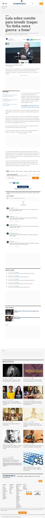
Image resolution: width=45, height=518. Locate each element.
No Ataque (18, 504)
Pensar (17, 502)
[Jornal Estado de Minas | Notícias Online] (19, 4)
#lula (17, 171)
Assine (41, 3)
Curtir (11, 221)
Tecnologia (18, 499)
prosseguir (22, 512)
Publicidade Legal (5, 498)
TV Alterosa (11, 487)
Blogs (10, 489)
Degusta (17, 498)
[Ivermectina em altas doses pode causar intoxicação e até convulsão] (33, 370)
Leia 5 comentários (23, 186)
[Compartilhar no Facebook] (28, 40)
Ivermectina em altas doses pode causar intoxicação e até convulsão (32, 380)
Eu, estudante (25, 489)
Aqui (10, 490)
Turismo (17, 494)
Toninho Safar (11, 241)
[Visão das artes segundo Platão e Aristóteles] (12, 414)
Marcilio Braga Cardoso (13, 224)
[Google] (23, 203)
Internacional (5, 490)
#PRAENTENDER (19, 490)
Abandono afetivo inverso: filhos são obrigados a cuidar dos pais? (11, 380)
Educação (4, 496)
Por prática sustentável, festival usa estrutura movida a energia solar (33, 446)
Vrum (10, 492)
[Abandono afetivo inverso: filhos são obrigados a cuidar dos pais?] (12, 370)
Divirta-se (17, 508)
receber (35, 177)
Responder (17, 221)
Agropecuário (18, 505)
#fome (34, 171)
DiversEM (4, 492)
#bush (38, 171)
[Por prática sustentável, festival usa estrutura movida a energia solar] (33, 436)
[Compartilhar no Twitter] (30, 40)
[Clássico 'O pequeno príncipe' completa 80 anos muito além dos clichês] (33, 414)
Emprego (17, 491)
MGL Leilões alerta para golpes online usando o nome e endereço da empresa (32, 469)
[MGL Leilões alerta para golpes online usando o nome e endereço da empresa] (33, 458)
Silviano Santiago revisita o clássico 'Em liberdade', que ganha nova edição (12, 447)
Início (3, 6)
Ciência (17, 495)
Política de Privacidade (4, 510)
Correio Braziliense (25, 488)
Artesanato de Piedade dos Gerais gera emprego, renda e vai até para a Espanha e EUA (32, 403)
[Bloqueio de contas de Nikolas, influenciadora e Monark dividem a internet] (12, 392)
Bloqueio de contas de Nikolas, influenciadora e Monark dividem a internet (12, 403)
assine (30, 188)
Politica (6, 6)
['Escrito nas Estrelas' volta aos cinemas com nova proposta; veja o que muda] (9, 312)
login (26, 188)
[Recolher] (38, 208)
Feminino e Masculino (18, 497)
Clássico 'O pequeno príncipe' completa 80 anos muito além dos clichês (32, 425)
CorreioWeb (25, 486)
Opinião (17, 488)
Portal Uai (11, 486)
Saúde (4, 493)
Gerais (4, 486)
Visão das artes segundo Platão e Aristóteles (11, 424)
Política (4, 487)
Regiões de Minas (18, 487)
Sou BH (10, 493)
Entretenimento (18, 506)
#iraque (26, 171)
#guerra (30, 171)
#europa (21, 171)
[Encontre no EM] (32, 4)
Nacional (4, 489)
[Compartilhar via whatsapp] (32, 40)
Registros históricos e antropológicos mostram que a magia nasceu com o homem (11, 460)
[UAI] (21, 1)
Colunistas (4, 494)
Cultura (4, 495)
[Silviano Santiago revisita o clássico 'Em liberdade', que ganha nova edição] (12, 436)
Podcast (17, 503)
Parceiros (11, 488)
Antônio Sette (11, 208)
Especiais (17, 489)
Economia (4, 488)
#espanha (12, 171)
